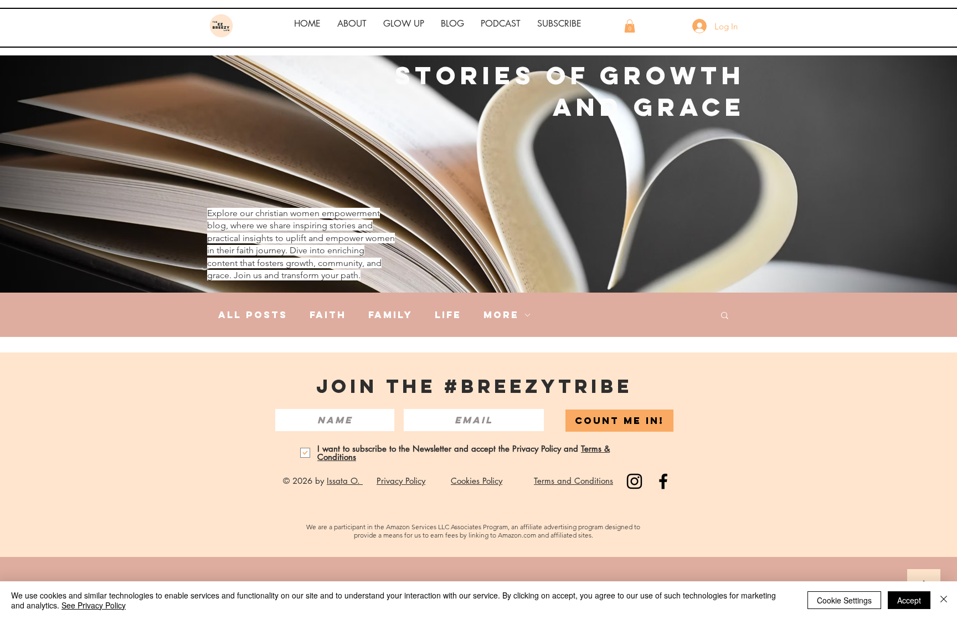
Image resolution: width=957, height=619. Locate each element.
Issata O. (345, 480)
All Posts (252, 315)
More (501, 315)
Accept (909, 600)
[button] (352, 23)
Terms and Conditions (573, 480)
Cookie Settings (844, 600)
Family (390, 315)
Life (448, 315)
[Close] (943, 600)
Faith (328, 315)
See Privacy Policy (93, 605)
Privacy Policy (401, 480)
